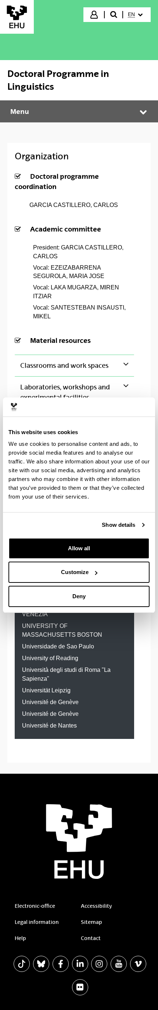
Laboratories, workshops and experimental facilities (65, 392)
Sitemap (91, 922)
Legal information (37, 922)
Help (20, 938)
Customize (75, 572)
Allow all (79, 548)
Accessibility (96, 906)
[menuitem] (136, 14)
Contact (91, 938)
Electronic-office (35, 906)
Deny (79, 596)
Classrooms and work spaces (64, 366)
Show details (118, 525)
